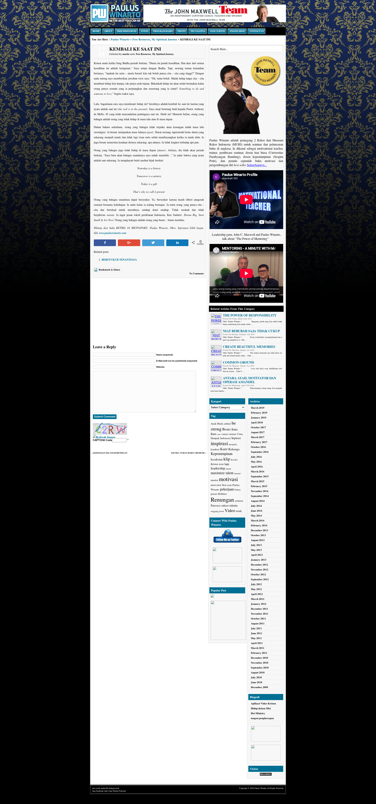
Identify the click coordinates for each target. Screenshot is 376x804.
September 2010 (260, 667)
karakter (215, 449)
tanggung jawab (217, 511)
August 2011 (258, 623)
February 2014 (259, 525)
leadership (218, 468)
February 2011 (259, 653)
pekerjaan (227, 489)
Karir (224, 449)
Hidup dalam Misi (261, 708)
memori (237, 473)
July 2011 (256, 628)
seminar (239, 500)
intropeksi (233, 444)
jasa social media (99, 788)
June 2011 (256, 633)
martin (125, 54)
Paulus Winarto (120, 39)
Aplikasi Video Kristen (263, 703)
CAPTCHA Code (102, 440)
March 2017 (257, 437)
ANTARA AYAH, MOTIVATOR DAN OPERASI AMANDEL (249, 380)
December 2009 (259, 687)
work (239, 511)
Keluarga (234, 449)
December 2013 (259, 530)
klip (226, 459)
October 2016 (258, 447)
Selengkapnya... (257, 165)
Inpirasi (236, 438)
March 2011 (257, 648)
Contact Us (257, 31)
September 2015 (260, 476)
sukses (225, 505)
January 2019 (258, 417)
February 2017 (259, 442)
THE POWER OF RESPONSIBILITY (250, 315)
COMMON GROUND (238, 362)
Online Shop (237, 31)
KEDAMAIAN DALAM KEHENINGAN (110, 452)
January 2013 (258, 559)
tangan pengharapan (262, 718)
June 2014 (256, 510)
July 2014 (256, 506)
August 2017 (258, 432)
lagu (226, 464)
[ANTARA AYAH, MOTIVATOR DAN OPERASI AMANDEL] (216, 382)
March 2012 (257, 599)
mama (228, 468)
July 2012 (256, 584)
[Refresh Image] (104, 437)
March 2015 (257, 481)
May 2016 (256, 461)
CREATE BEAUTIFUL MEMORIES (249, 346)
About (108, 31)
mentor (214, 480)
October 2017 (258, 427)
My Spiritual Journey (164, 39)
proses (214, 494)
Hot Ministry (258, 713)
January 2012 (258, 604)
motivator (216, 485)
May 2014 (256, 515)
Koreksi (234, 459)
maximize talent (222, 472)
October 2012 (258, 574)
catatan (232, 434)
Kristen (214, 464)
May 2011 (256, 638)
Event (144, 31)
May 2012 (256, 589)
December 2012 (259, 564)
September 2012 (260, 579)
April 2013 (257, 555)
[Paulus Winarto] (115, 23)
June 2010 (256, 682)
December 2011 (259, 608)
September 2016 (260, 452)
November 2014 (259, 491)
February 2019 (259, 412)
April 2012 (257, 594)
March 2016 (257, 471)
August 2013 (258, 540)
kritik (221, 464)
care (219, 434)
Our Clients (217, 31)
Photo (182, 31)
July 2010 (256, 677)
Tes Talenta (198, 31)
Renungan (222, 499)
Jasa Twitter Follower (117, 790)
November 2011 (259, 613)
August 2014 (258, 501)
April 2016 (257, 466)
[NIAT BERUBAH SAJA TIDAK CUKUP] (216, 335)
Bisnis (226, 429)
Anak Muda (217, 423)
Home (96, 31)
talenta (234, 505)
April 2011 (257, 643)
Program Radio (163, 31)
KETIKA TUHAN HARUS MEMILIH (187, 452)
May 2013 (256, 550)
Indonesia (225, 438)
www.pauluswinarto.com (112, 233)
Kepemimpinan (221, 453)
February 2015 (259, 486)
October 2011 (258, 618)
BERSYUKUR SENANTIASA (119, 259)
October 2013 (258, 535)
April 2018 (257, 422)
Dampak (215, 438)
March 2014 (257, 520)
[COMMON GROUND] (216, 366)
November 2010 (259, 662)
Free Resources (126, 31)
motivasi (228, 479)
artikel (227, 423)
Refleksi (222, 494)
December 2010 (259, 657)
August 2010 (258, 672)
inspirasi (219, 443)
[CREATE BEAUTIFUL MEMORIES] (216, 350)
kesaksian (217, 459)
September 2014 (260, 496)
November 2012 (259, 569)
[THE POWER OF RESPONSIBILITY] (216, 319)
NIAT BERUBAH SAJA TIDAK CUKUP (251, 330)
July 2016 (256, 456)
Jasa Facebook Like (100, 790)
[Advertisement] (149, 310)
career (224, 434)
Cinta (240, 434)
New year (227, 485)
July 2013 (256, 545)
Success (216, 505)
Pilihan (237, 489)
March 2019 (257, 407)
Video (230, 510)
